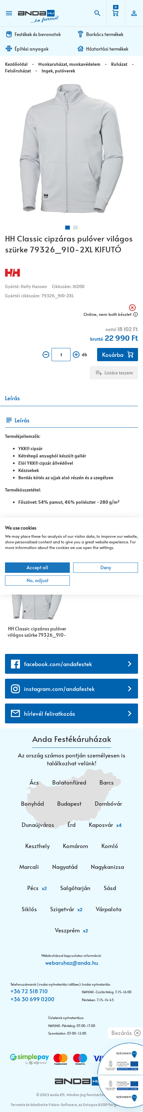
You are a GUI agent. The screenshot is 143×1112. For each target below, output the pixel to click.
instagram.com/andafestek (59, 689)
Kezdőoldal (16, 64)
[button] (67, 228)
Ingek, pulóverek (58, 71)
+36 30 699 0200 (32, 999)
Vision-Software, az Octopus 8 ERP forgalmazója (90, 1104)
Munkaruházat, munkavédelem (69, 64)
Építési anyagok (32, 49)
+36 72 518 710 (29, 991)
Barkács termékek (104, 34)
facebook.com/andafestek (58, 664)
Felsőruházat (18, 71)
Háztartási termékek (107, 49)
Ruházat (119, 64)
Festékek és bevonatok (38, 34)
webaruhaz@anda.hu (71, 962)
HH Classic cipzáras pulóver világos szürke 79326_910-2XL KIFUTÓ (37, 632)
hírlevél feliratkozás (49, 713)
